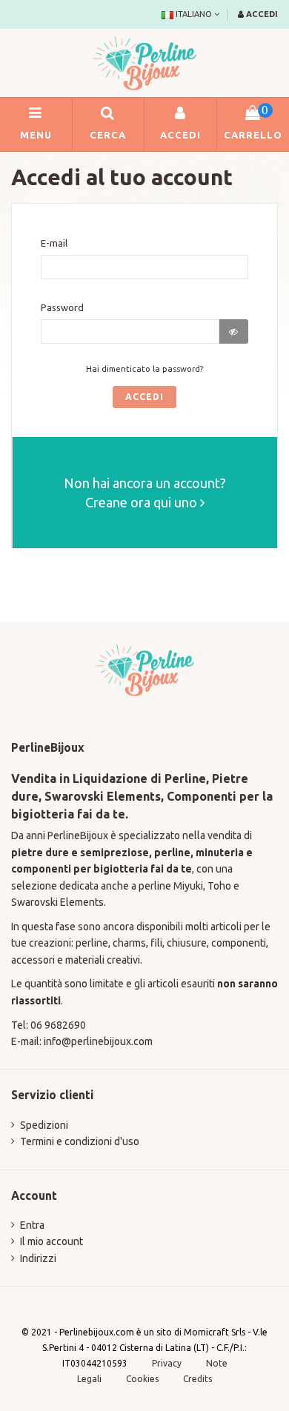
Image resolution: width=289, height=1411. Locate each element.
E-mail (54, 243)
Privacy (167, 1363)
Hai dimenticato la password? (144, 368)
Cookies (143, 1379)
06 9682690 (58, 1025)
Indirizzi (38, 1258)
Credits (197, 1379)
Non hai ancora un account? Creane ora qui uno (145, 493)
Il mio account (51, 1241)
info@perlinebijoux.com (98, 1041)
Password (62, 307)
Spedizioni (44, 1125)
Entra (32, 1225)
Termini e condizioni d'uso (79, 1141)
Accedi (144, 396)
